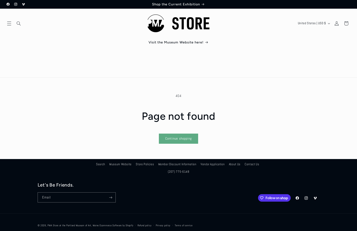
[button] (9, 23)
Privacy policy (163, 225)
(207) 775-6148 (178, 172)
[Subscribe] (110, 197)
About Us (234, 164)
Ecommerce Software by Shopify (116, 225)
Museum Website (120, 164)
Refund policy (145, 225)
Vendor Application (213, 164)
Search (100, 164)
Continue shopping (178, 138)
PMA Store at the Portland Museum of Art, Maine (73, 225)
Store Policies (145, 164)
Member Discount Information (177, 164)
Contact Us (252, 164)
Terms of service (184, 225)
